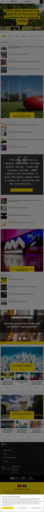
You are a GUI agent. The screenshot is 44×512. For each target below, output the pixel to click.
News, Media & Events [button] (9, 457)
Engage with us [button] (7, 450)
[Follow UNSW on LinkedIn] (29, 6)
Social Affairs (33, 36)
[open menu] (2, 2)
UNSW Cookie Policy (8, 505)
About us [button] (5, 461)
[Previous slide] (19, 338)
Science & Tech (11, 36)
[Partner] (28, 1)
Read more (3, 342)
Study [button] (5, 454)
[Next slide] (24, 338)
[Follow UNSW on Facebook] (34, 6)
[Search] (41, 2)
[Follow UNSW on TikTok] (38, 6)
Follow (40, 4)
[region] (22, 503)
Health (17, 36)
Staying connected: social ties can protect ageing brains (22, 325)
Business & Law (24, 36)
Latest (4, 36)
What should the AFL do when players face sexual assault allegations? (22, 116)
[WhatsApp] (40, 6)
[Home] (14, 2)
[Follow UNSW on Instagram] (31, 6)
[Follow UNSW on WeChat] (36, 6)
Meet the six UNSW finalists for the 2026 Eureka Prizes (22, 269)
